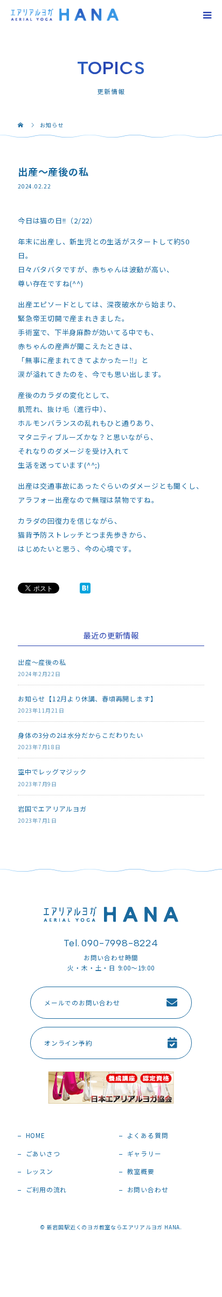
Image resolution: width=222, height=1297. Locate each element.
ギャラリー (144, 1153)
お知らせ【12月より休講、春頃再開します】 (87, 698)
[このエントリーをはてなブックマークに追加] (85, 588)
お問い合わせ (148, 1189)
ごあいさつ (43, 1153)
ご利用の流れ (46, 1189)
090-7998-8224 (119, 942)
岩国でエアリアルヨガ (52, 808)
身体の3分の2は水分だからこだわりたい (80, 735)
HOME (35, 1135)
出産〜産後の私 (42, 661)
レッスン (39, 1171)
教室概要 (141, 1171)
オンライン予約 (68, 1042)
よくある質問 (148, 1135)
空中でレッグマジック (52, 771)
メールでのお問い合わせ (82, 1002)
